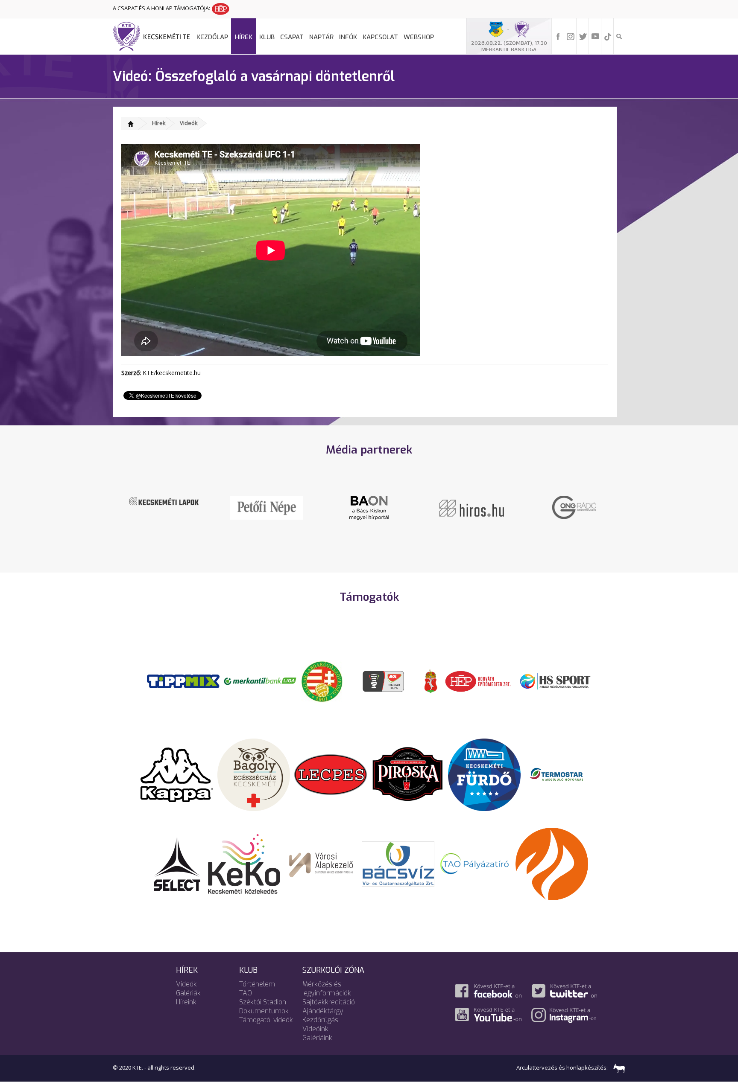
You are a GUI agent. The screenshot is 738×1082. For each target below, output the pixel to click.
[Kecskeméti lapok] (164, 500)
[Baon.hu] (369, 507)
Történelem (257, 984)
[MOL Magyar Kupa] (384, 680)
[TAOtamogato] (475, 863)
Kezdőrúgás (320, 1019)
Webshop (419, 37)
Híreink (186, 1002)
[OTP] (260, 680)
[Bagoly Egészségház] (253, 774)
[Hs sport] (554, 680)
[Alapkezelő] (321, 863)
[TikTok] (608, 36)
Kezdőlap (212, 37)
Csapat (292, 37)
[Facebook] (558, 36)
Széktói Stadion (262, 1002)
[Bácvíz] (398, 863)
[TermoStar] (561, 774)
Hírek (243, 37)
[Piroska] (407, 774)
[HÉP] (478, 680)
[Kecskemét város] (431, 680)
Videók (189, 123)
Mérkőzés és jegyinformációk (326, 989)
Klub (267, 37)
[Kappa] (177, 774)
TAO (245, 993)
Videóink (315, 1028)
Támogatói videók (266, 1019)
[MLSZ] (322, 680)
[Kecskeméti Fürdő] (484, 774)
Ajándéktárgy (322, 1010)
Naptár (321, 37)
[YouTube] (595, 36)
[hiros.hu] (471, 507)
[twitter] (583, 36)
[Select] (177, 863)
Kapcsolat (380, 37)
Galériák (188, 993)
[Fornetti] (551, 863)
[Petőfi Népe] (266, 507)
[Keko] (244, 863)
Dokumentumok (264, 1010)
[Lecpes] (330, 774)
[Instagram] (570, 36)
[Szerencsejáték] (183, 680)
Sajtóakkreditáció (328, 1002)
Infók (348, 37)
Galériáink (317, 1037)
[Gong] (574, 506)
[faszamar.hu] (617, 1067)
